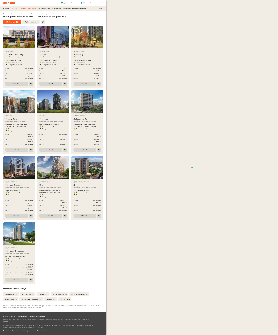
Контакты (6, 331)
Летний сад (78, 55)
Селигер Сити (11, 119)
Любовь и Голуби (80, 119)
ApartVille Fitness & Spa (14, 55)
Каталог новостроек (28, 8)
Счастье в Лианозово (14, 185)
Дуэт (75, 185)
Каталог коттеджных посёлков (49, 8)
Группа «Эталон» (59, 294)
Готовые (50, 299)
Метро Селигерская (79, 294)
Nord (41, 185)
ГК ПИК (43, 294)
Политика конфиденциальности (23, 331)
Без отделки (28, 294)
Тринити (42, 55)
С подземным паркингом (31, 299)
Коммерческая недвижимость (74, 8)
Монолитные (11, 299)
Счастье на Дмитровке (14, 251)
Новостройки (11, 294)
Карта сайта (41, 331)
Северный (43, 119)
